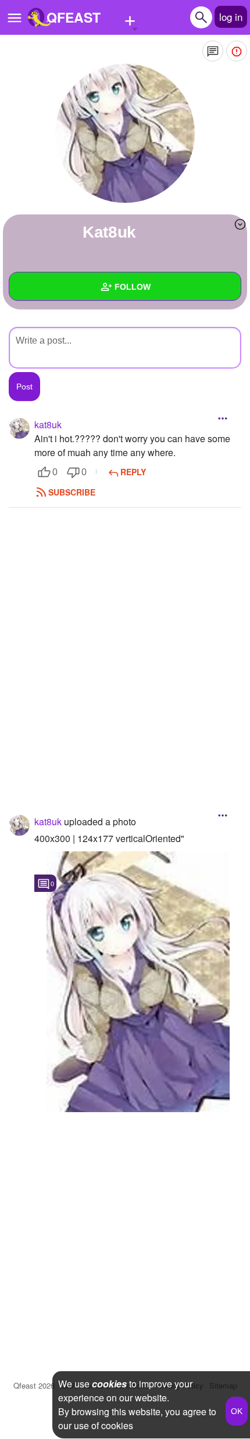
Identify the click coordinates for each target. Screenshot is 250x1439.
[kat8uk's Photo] (137, 981)
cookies (109, 1383)
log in (230, 16)
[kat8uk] (125, 133)
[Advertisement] (125, 643)
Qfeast (34, 1385)
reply (133, 472)
